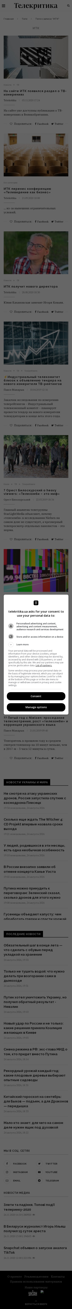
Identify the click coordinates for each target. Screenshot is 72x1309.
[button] (36, 644)
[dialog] (36, 655)
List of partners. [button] (44, 665)
